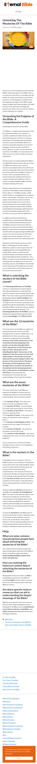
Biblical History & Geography (13, 707)
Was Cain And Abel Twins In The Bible (18, 625)
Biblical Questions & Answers (13, 726)
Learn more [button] (9, 753)
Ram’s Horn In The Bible (11, 689)
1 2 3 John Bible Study (10, 683)
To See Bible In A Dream (11, 686)
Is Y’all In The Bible (9, 677)
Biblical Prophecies (9, 723)
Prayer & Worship (9, 741)
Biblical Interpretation (10, 711)
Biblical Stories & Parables (12, 729)
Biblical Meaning (8, 714)
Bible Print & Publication (11, 698)
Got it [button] (19, 758)
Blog (4, 735)
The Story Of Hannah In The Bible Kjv (18, 622)
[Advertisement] (18, 70)
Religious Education (9, 744)
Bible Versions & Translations (13, 704)
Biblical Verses (8, 732)
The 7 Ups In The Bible (10, 680)
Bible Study (9, 619)
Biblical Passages (8, 720)
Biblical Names (8, 717)
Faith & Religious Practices (12, 738)
